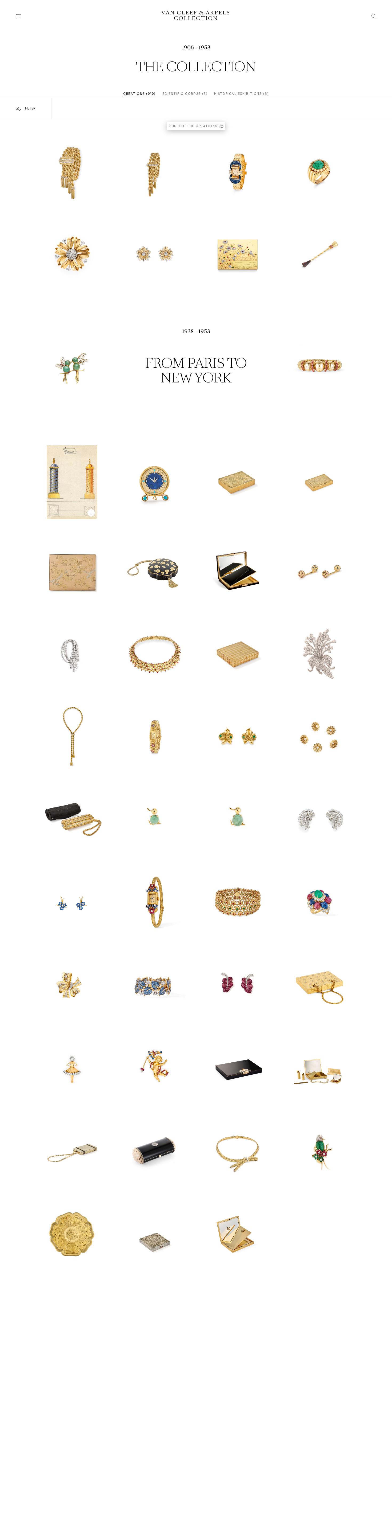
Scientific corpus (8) (185, 94)
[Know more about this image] (91, 513)
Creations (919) (139, 94)
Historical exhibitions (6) (241, 94)
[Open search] (374, 16)
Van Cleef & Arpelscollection (195, 16)
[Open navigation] (18, 16)
